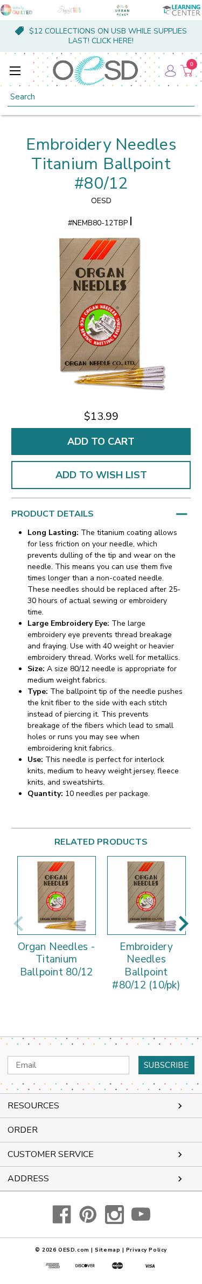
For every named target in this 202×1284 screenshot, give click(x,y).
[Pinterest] (88, 1214)
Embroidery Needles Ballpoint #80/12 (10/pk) (146, 966)
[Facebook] (61, 1214)
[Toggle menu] (15, 70)
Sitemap (107, 1250)
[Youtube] (140, 1214)
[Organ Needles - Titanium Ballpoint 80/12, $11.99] (56, 895)
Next (184, 923)
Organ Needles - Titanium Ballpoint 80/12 (56, 960)
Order (23, 1130)
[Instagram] (114, 1214)
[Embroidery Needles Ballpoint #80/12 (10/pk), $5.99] (146, 895)
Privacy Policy (146, 1250)
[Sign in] (170, 70)
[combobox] (101, 97)
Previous (18, 923)
